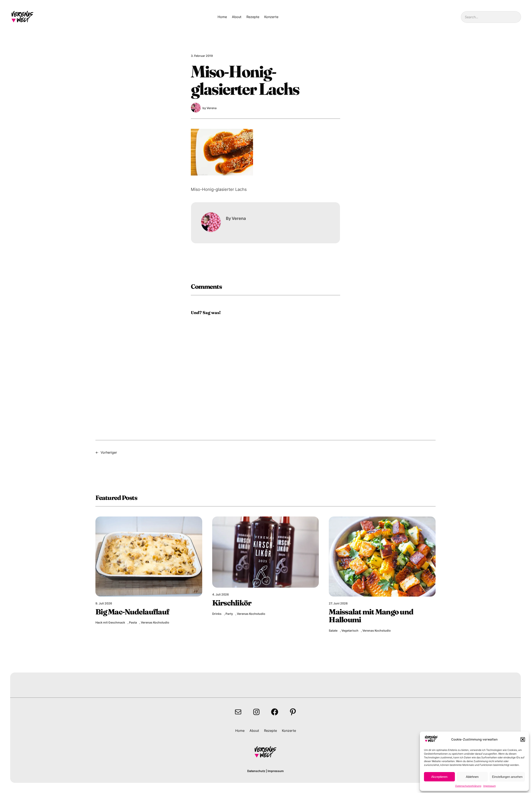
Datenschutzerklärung (468, 785)
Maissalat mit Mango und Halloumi (371, 616)
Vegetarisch (349, 630)
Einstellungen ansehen (507, 776)
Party (229, 613)
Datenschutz (256, 771)
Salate (333, 630)
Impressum (489, 785)
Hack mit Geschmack (110, 622)
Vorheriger (109, 452)
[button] (523, 739)
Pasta (133, 622)
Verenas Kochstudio (155, 622)
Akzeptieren (439, 776)
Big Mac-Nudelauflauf (132, 612)
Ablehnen (472, 776)
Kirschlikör (231, 603)
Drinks (217, 613)
